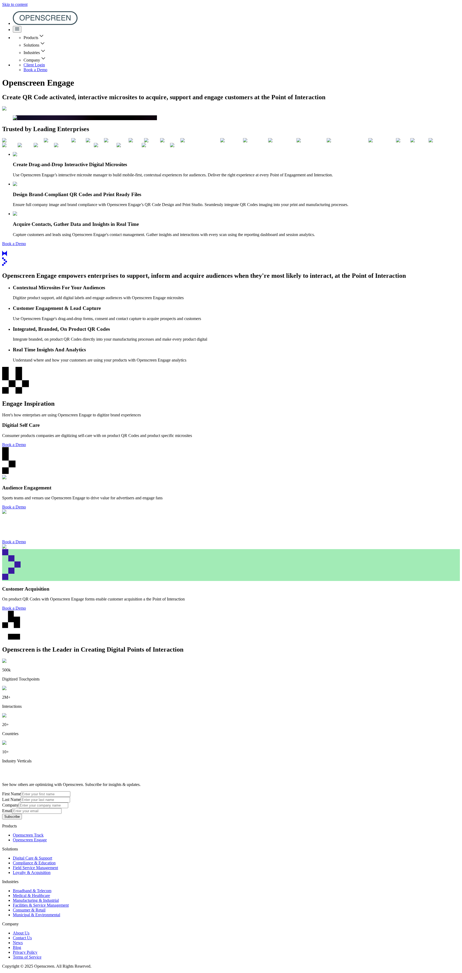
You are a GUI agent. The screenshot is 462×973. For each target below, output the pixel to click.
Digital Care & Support (32, 858)
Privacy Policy (25, 952)
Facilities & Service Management (41, 905)
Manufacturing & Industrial (36, 900)
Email (7, 810)
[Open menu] (17, 29)
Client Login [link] (34, 65)
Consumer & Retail (29, 910)
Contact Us (22, 938)
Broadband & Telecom (32, 890)
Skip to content (15, 4)
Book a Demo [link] (35, 69)
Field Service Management (35, 867)
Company (10, 805)
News (18, 942)
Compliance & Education (34, 863)
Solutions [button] (31, 45)
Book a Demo (14, 444)
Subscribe (12, 817)
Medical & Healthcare (31, 895)
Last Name (11, 799)
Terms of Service (27, 957)
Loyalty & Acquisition (32, 872)
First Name (11, 794)
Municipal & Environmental (36, 915)
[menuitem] (45, 23)
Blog (17, 947)
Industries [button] (32, 52)
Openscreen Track (28, 835)
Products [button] (31, 37)
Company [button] (32, 60)
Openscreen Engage (30, 840)
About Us (21, 933)
